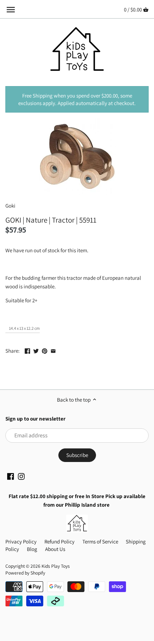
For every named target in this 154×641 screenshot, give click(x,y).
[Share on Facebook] (27, 350)
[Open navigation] (10, 9)
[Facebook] (10, 476)
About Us (55, 549)
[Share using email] (53, 350)
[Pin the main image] (44, 350)
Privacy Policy (21, 541)
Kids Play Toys (56, 566)
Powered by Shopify (25, 573)
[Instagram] (21, 476)
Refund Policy (59, 541)
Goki (10, 205)
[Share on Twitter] (36, 350)
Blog (32, 549)
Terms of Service (100, 541)
